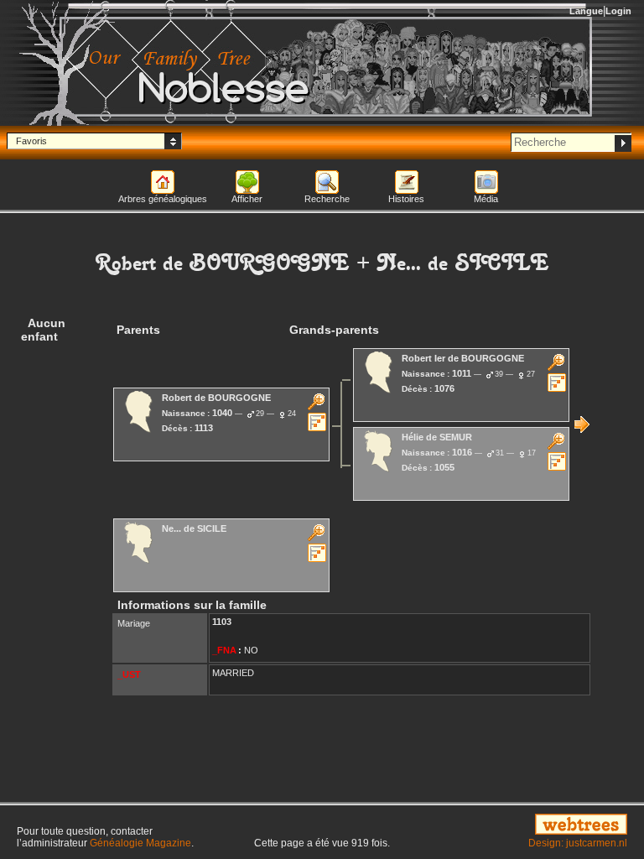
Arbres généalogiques (162, 199)
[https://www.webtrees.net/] (536, 825)
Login (618, 11)
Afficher (246, 199)
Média (486, 199)
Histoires (406, 199)
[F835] (582, 424)
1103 (221, 622)
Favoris (31, 141)
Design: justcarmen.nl (577, 843)
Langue (586, 11)
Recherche (327, 199)
